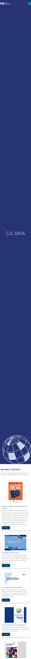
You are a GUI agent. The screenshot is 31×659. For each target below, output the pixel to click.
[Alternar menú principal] (29, 3)
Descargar (5, 527)
